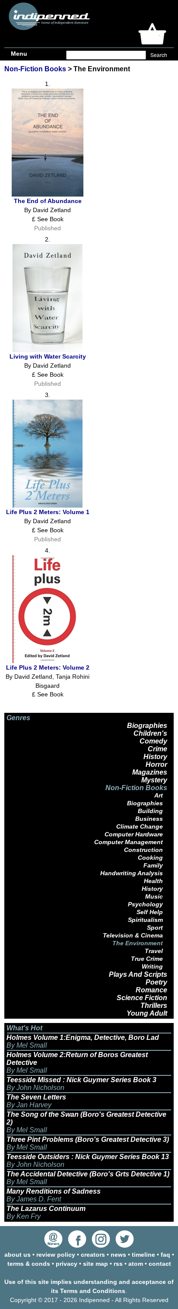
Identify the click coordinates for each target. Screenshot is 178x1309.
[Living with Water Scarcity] (48, 349)
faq (165, 1254)
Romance (151, 990)
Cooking (150, 857)
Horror (156, 764)
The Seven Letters (36, 1097)
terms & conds (28, 1263)
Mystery (154, 780)
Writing (152, 966)
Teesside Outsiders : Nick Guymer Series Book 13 (87, 1156)
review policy (55, 1254)
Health (153, 880)
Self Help (150, 912)
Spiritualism (145, 919)
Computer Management (128, 842)
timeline (143, 1254)
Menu (19, 53)
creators (93, 1254)
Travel (154, 950)
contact (160, 1263)
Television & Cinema (133, 935)
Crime (157, 749)
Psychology (145, 904)
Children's (150, 733)
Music (154, 896)
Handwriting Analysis (131, 873)
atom (135, 1263)
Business (149, 818)
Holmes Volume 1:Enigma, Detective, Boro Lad (82, 1037)
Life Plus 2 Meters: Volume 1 (47, 511)
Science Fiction (142, 997)
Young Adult (147, 1013)
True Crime (147, 958)
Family (153, 865)
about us (17, 1254)
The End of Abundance (48, 200)
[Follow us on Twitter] (125, 1245)
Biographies (147, 725)
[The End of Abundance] (47, 194)
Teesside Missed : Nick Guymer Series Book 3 (81, 1079)
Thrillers (153, 1005)
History (155, 756)
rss (118, 1263)
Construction (143, 849)
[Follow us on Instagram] (101, 1245)
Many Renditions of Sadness (53, 1191)
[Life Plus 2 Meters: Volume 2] (48, 661)
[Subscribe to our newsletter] (53, 1245)
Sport (155, 927)
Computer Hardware (134, 834)
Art (158, 795)
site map (95, 1263)
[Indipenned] (48, 27)
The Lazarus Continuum (46, 1208)
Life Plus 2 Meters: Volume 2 (47, 667)
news (118, 1254)
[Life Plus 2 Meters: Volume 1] (48, 505)
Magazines (149, 772)
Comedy (153, 741)
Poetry (156, 982)
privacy (66, 1263)
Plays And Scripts (138, 974)
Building (150, 810)
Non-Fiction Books (35, 69)
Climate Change (139, 826)
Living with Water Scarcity (48, 356)
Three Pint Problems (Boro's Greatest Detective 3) (87, 1139)
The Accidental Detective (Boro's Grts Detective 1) (87, 1174)
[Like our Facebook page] (77, 1245)
